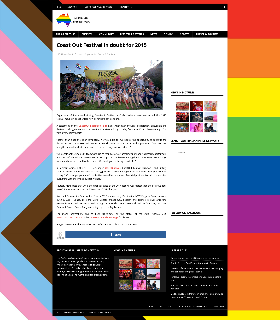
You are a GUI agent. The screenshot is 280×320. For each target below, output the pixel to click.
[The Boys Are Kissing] (196, 127)
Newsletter (126, 7)
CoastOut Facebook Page (92, 125)
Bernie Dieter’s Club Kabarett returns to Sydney (194, 263)
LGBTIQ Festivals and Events (98, 7)
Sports (184, 34)
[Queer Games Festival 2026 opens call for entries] (182, 106)
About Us (72, 7)
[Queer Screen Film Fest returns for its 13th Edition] (210, 127)
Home (58, 7)
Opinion (169, 34)
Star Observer (112, 167)
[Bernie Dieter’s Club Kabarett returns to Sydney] (196, 106)
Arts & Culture (65, 34)
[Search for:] (197, 152)
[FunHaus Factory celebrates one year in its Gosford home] (182, 117)
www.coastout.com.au (69, 217)
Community (106, 34)
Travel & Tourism (207, 34)
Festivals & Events (132, 34)
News (153, 34)
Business (87, 34)
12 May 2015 (67, 54)
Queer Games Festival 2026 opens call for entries (195, 257)
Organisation (90, 54)
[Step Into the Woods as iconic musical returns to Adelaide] (196, 117)
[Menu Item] (225, 7)
